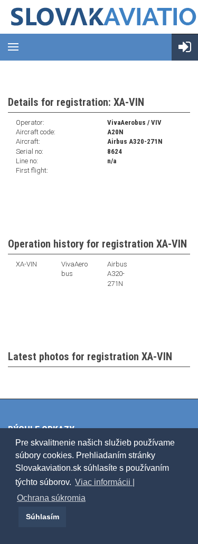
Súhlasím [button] (42, 516)
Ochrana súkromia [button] (51, 497)
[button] (16, 516)
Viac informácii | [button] (105, 482)
